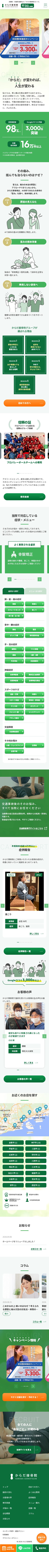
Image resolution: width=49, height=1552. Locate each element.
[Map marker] (40, 1109)
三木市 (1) (36, 1167)
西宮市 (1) (36, 1185)
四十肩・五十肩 (14, 616)
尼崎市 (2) (13, 1154)
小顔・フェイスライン (14, 745)
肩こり (34, 610)
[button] (16, 63)
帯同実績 (24, 496)
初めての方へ (24, 403)
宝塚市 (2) (13, 1160)
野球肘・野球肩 (34, 700)
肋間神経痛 (14, 680)
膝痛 (14, 655)
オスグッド (34, 706)
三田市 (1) (36, 1148)
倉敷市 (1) (13, 1142)
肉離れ (34, 694)
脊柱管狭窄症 (34, 635)
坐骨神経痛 (14, 674)
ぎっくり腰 (14, 635)
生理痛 (34, 745)
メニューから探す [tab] (35, 591)
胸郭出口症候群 (34, 674)
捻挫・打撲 (14, 694)
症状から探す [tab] (13, 591)
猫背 (34, 629)
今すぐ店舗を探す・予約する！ (24, 1397)
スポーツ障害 (14, 700)
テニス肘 (14, 706)
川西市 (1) (36, 1160)
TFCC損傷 (34, 649)
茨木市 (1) (36, 1179)
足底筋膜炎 (34, 661)
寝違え (34, 604)
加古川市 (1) (13, 1173)
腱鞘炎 (14, 649)
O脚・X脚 (34, 655)
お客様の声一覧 (24, 1078)
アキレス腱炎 (14, 718)
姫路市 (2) (36, 1173)
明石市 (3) (13, 1167)
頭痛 (14, 604)
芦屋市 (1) (13, 1148)
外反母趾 (14, 661)
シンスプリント (34, 712)
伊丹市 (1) (36, 1154)
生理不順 (14, 751)
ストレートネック (14, 610)
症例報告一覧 (24, 951)
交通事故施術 (14, 731)
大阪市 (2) (13, 1179)
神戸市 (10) (36, 1142)
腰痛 (14, 629)
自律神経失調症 (34, 680)
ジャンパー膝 (14, 712)
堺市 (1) (13, 1185)
